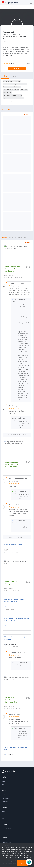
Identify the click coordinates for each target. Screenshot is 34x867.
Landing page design (7, 81)
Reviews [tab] (5, 237)
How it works (5, 795)
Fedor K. (12, 754)
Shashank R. (15, 644)
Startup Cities (5, 832)
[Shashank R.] (7, 644)
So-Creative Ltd (18, 607)
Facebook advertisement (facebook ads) (12, 86)
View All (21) (27, 114)
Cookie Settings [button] (13, 863)
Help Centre (5, 801)
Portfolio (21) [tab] (6, 109)
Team (3, 784)
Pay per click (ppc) (7, 92)
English (4, 44)
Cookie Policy (27, 857)
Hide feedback (27, 242)
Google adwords (23, 89)
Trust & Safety (5, 798)
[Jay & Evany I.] (7, 625)
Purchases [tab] (12, 237)
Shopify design (17, 81)
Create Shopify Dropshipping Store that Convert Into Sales (13, 700)
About (3, 781)
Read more (8, 55)
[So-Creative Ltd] (8, 607)
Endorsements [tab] (23, 237)
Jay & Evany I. (16, 625)
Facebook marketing (7, 84)
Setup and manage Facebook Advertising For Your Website (12, 464)
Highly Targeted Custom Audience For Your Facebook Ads (13, 269)
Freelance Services (6, 842)
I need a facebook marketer (13, 544)
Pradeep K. (11, 549)
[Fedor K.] (6, 754)
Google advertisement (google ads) (11, 89)
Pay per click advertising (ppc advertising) (12, 95)
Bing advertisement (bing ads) (20, 84)
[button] (30, 2)
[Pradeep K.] (5, 549)
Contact (17, 68)
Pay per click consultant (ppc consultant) (12, 98)
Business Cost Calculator (8, 829)
